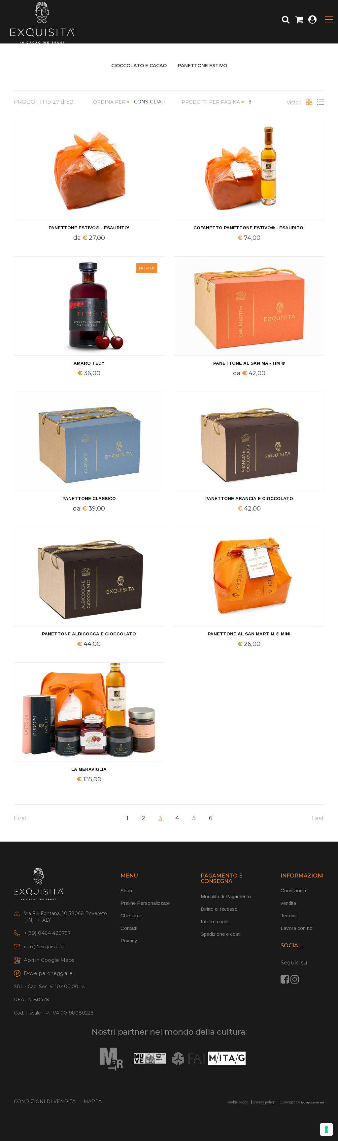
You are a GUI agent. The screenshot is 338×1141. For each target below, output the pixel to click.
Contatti (128, 928)
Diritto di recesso (219, 909)
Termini (288, 915)
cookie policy (237, 1102)
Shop (126, 890)
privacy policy (264, 1102)
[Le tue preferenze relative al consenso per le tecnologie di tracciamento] (326, 1129)
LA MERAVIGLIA (89, 769)
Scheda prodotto (249, 688)
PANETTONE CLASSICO (89, 498)
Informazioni (214, 921)
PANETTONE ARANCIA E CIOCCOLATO (249, 498)
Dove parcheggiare (48, 973)
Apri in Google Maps (49, 960)
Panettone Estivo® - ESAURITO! (89, 227)
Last (318, 818)
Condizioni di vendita (45, 1101)
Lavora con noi (297, 928)
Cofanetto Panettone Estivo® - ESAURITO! (249, 227)
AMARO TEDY (89, 363)
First (20, 818)
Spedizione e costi (221, 934)
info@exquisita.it (44, 946)
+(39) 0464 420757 (47, 933)
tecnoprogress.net (312, 1102)
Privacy (128, 940)
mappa (93, 1101)
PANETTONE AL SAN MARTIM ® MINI (249, 633)
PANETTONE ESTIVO (202, 66)
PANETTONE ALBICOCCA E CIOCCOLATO (89, 633)
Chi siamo (131, 915)
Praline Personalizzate (145, 903)
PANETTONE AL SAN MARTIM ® (249, 363)
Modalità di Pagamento (226, 896)
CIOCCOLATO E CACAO (139, 66)
